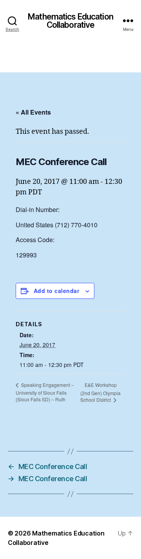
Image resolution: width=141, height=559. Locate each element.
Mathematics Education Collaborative (70, 21)
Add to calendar (56, 291)
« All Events (33, 112)
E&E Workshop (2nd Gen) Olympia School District (100, 392)
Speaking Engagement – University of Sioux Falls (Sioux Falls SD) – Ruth (45, 392)
